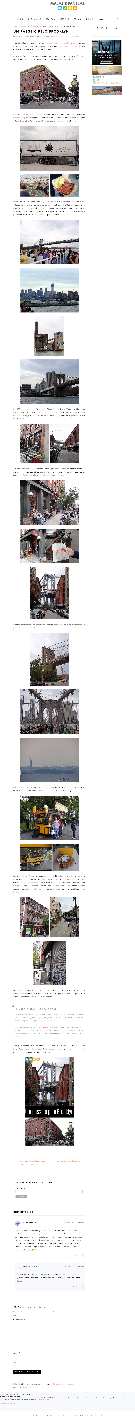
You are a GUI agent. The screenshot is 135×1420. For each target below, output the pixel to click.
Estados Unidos (25, 26)
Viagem (16, 26)
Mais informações (44, 1399)
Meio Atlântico (38, 26)
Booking (27, 1017)
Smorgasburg (19, 117)
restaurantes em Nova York (30, 882)
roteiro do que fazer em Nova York (61, 43)
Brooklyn (56, 26)
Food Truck (49, 787)
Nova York (48, 26)
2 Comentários (74, 36)
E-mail (17, 1362)
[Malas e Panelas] (67, 13)
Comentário (19, 1319)
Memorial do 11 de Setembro (67, 1161)
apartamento (60, 475)
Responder (76, 1255)
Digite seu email (22, 1188)
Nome (16, 1353)
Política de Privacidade (7, 1403)
